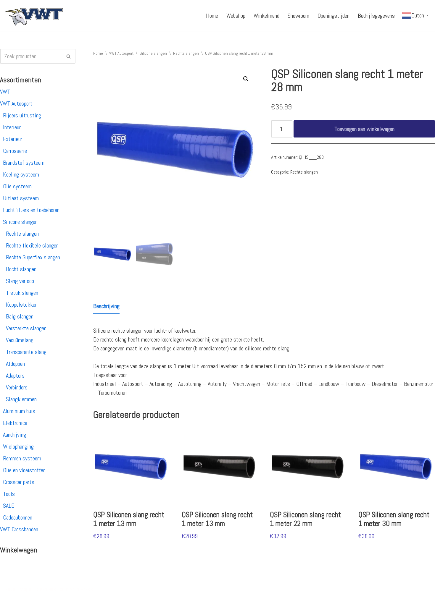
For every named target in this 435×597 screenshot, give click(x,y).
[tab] (106, 306)
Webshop (235, 16)
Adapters (15, 375)
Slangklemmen (21, 399)
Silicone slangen (20, 222)
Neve (9, 589)
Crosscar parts (18, 482)
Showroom (298, 16)
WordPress (81, 589)
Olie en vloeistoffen (24, 470)
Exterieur (12, 139)
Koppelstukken (22, 304)
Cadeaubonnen (17, 517)
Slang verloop (20, 281)
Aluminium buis (19, 411)
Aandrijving (14, 435)
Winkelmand (266, 16)
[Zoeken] (68, 56)
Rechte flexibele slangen (32, 245)
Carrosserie (15, 151)
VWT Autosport (16, 103)
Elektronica (15, 423)
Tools (9, 494)
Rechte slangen (22, 233)
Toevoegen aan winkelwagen (364, 129)
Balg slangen (19, 316)
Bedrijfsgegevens (376, 16)
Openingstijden (333, 16)
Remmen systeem (22, 458)
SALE (8, 505)
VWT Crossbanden (19, 529)
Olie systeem (17, 186)
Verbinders (17, 387)
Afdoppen (15, 364)
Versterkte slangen (26, 328)
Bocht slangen (21, 269)
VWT (5, 92)
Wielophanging (18, 446)
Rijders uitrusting (22, 115)
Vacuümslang (19, 340)
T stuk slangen (22, 293)
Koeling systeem (21, 174)
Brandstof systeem (23, 162)
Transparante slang (26, 352)
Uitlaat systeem (21, 198)
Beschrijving (106, 306)
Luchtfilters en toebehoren (31, 210)
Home (212, 16)
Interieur (12, 127)
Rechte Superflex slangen (33, 257)
